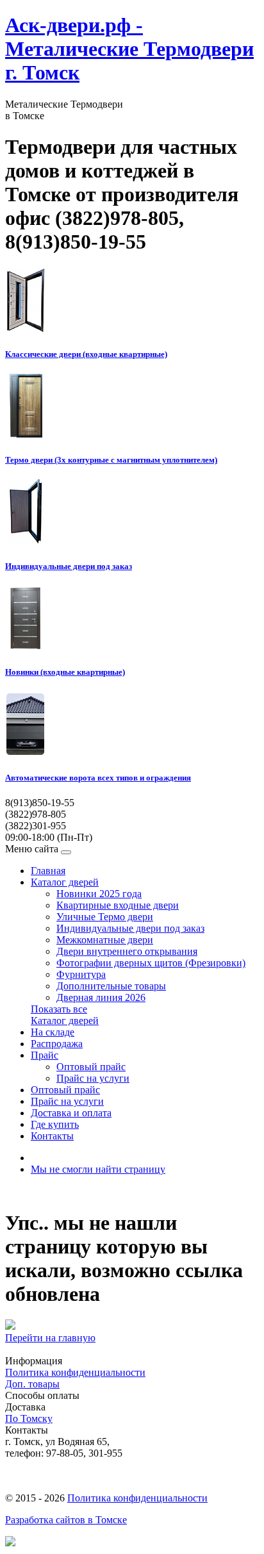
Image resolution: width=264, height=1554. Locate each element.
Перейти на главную (50, 1337)
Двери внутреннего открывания (126, 951)
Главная (48, 870)
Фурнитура (81, 974)
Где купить (55, 1124)
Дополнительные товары (111, 985)
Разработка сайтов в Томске (66, 1519)
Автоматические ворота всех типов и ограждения (98, 777)
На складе (52, 1032)
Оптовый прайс (91, 1066)
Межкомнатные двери (104, 939)
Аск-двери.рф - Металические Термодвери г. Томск (129, 48)
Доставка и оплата (71, 1112)
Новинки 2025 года (99, 893)
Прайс (44, 1055)
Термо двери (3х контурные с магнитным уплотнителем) (111, 460)
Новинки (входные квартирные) (65, 672)
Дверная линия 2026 (100, 997)
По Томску (29, 1418)
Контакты (52, 1135)
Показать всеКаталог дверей (65, 1015)
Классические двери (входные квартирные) (86, 354)
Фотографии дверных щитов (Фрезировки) (150, 962)
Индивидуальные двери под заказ (68, 566)
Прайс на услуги (92, 1078)
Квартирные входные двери (117, 905)
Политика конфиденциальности (75, 1372)
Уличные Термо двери (104, 916)
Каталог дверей (65, 882)
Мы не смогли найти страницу (98, 1169)
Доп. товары (32, 1383)
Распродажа (57, 1043)
